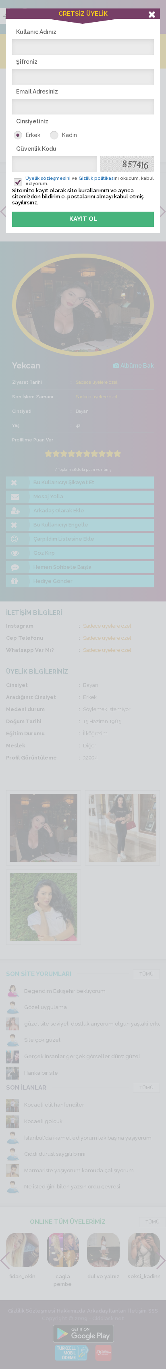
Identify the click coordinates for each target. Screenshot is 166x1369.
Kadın (69, 135)
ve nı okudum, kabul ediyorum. (89, 181)
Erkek (33, 135)
